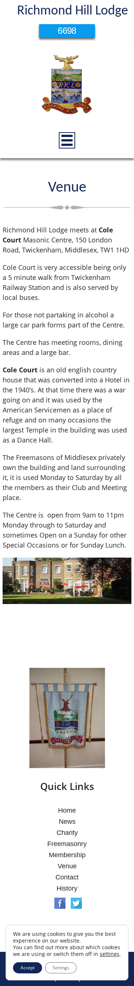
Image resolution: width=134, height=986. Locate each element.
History (67, 888)
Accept (27, 967)
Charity (67, 832)
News (67, 821)
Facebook (60, 903)
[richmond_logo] (67, 86)
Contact (67, 877)
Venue (67, 866)
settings (109, 954)
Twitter (76, 903)
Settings (60, 967)
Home (67, 810)
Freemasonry (67, 844)
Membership (67, 855)
